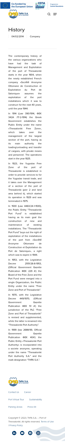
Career (27, 392)
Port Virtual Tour (16, 399)
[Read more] (18, 14)
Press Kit (32, 406)
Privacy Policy (16, 425)
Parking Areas (15, 406)
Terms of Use (47, 421)
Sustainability (35, 399)
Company (35, 36)
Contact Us (13, 392)
